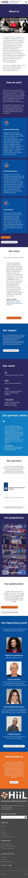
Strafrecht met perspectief (7, 848)
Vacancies (3, 830)
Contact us (3, 857)
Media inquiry (4, 859)
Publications (4, 826)
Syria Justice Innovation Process (8, 846)
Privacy (25, 874)
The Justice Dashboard (6, 844)
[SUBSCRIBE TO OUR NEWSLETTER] (25, 817)
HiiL (5, 874)
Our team (3, 832)
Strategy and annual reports (7, 836)
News (2, 828)
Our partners (4, 834)
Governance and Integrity (7, 861)
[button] (1, 286)
